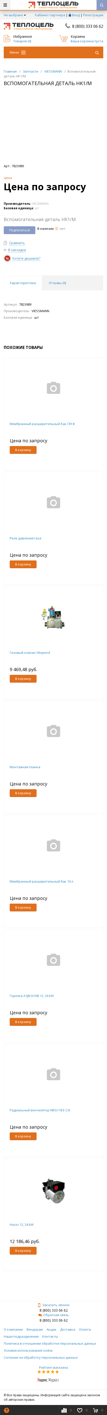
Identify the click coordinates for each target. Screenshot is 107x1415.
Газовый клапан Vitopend (30, 652)
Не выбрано (13, 15)
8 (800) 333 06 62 (87, 26)
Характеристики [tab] (23, 283)
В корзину (23, 450)
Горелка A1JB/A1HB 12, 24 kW (32, 995)
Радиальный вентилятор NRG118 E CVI (40, 1110)
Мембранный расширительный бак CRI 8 (42, 424)
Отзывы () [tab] (57, 283)
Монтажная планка (25, 767)
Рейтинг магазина (53, 1367)
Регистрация (93, 15)
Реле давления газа (25, 538)
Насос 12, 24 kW (22, 1224)
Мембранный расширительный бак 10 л (41, 881)
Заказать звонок (56, 1305)
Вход (76, 15)
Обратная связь (56, 1315)
